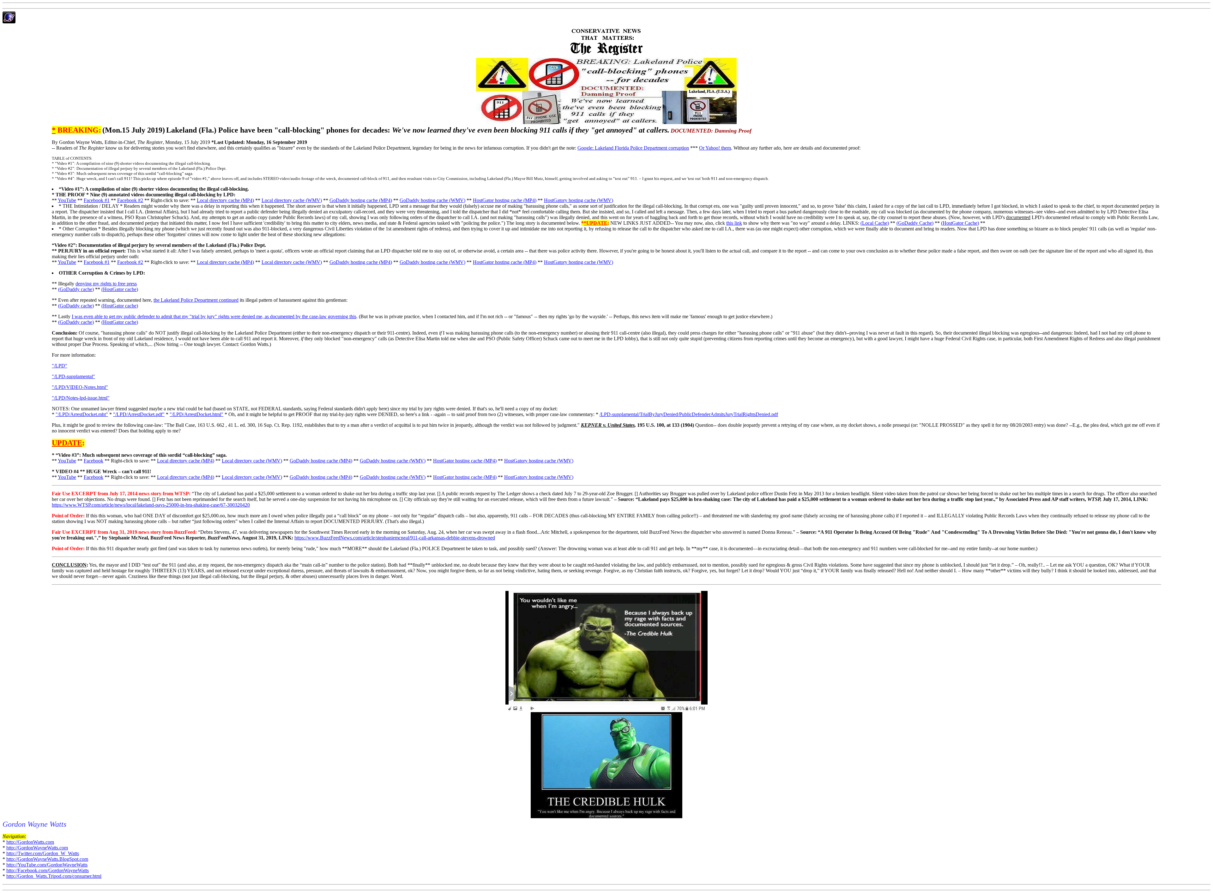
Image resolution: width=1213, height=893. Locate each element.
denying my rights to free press (106, 283)
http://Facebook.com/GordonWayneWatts (47, 870)
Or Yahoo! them (715, 148)
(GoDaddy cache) (76, 289)
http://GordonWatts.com (30, 842)
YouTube (67, 200)
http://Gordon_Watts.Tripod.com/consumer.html (53, 876)
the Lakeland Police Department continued (196, 300)
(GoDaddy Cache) (914, 223)
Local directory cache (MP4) (225, 200)
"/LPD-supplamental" (73, 376)
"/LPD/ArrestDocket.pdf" (139, 414)
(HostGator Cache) (960, 223)
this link (734, 223)
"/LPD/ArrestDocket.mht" (82, 414)
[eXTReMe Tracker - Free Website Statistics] (9, 21)
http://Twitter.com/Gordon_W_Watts (42, 853)
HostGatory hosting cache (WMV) (578, 200)
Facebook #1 (97, 200)
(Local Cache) (874, 223)
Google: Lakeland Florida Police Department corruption (633, 148)
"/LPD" (59, 365)
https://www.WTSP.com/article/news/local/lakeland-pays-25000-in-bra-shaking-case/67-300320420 (151, 505)
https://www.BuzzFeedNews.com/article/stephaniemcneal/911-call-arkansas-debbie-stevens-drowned (394, 537)
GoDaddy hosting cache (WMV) (432, 200)
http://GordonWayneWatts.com (37, 847)
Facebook (93, 460)
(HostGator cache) (119, 289)
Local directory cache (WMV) (292, 200)
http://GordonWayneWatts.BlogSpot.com (47, 859)
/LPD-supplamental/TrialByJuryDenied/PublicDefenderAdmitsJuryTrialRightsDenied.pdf (689, 414)
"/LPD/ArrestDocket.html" (196, 414)
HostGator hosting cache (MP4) (504, 200)
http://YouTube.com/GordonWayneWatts (47, 864)
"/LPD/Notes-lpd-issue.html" (81, 398)
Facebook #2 (130, 200)
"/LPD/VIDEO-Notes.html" (80, 387)
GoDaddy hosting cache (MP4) (360, 200)
